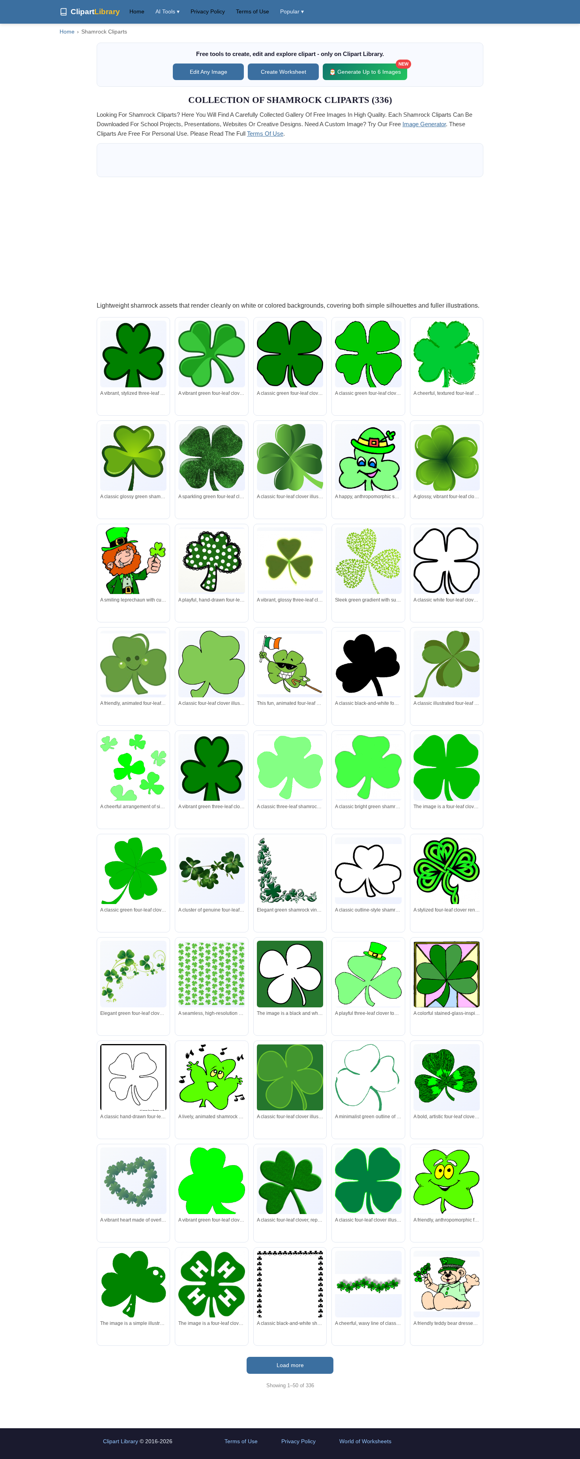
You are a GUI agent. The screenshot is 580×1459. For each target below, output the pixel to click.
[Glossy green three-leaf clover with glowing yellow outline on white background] (290, 560)
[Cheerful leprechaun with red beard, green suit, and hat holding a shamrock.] (133, 581)
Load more (290, 1365)
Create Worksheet (283, 72)
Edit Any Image (208, 72)
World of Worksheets (365, 1441)
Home (136, 11)
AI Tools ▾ (167, 11)
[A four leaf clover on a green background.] (290, 974)
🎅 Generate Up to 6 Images (368, 69)
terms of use (265, 133)
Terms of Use (252, 11)
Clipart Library (120, 1441)
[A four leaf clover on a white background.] (446, 770)
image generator (424, 124)
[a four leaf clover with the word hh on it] (211, 1286)
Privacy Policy (208, 11)
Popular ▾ (292, 11)
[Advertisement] (290, 238)
